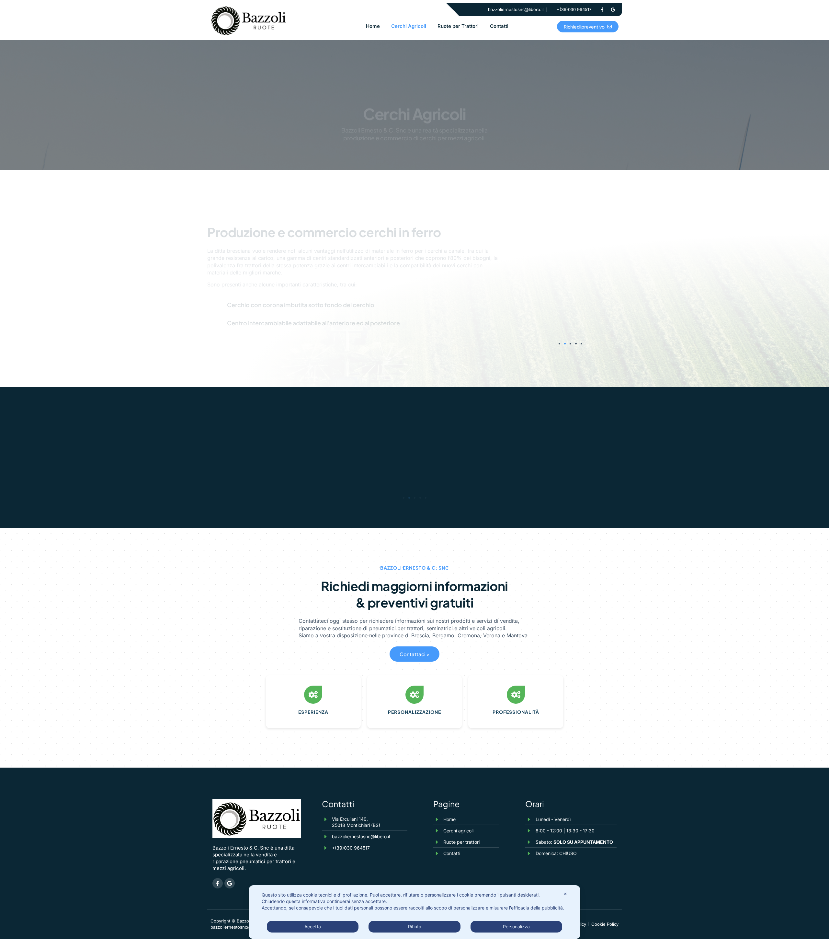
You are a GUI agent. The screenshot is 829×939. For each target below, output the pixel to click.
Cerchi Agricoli (408, 26)
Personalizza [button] (516, 926)
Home (373, 26)
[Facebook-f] (602, 10)
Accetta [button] (312, 926)
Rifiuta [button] (414, 926)
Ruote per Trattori (458, 26)
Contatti (499, 26)
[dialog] (414, 912)
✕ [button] (565, 894)
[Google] (612, 10)
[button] (559, 343)
